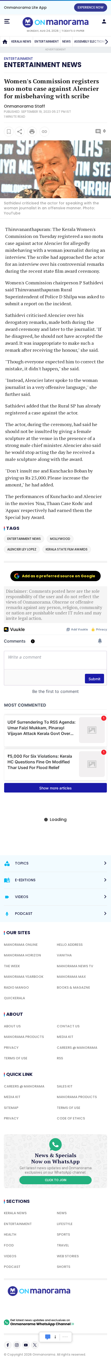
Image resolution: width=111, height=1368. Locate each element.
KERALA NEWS (21, 41)
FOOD (9, 1245)
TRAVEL (63, 1245)
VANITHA (64, 955)
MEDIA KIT (65, 1036)
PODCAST (12, 1266)
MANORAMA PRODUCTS (24, 1036)
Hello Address (70, 944)
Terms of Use (15, 1058)
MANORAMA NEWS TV (75, 966)
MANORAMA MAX (71, 976)
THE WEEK (12, 966)
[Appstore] (57, 1307)
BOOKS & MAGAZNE (73, 987)
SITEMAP (11, 1107)
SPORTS (63, 1234)
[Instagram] (17, 1345)
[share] (20, 132)
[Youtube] (26, 1345)
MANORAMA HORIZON (22, 955)
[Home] (5, 41)
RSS (60, 1058)
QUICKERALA (14, 998)
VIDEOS (10, 1256)
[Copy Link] (44, 132)
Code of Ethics (71, 1118)
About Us (12, 1026)
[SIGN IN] (104, 21)
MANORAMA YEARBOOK (23, 976)
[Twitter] (35, 1345)
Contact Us (68, 1026)
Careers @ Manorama (77, 1047)
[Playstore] (20, 1307)
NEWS (66, 41)
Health (10, 1234)
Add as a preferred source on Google (58, 576)
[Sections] (7, 21)
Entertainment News (43, 64)
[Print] (32, 132)
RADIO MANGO (16, 987)
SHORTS (63, 1266)
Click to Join (55, 1180)
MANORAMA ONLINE (21, 944)
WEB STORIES (68, 1256)
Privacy (11, 1047)
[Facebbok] (8, 1345)
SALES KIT (65, 1086)
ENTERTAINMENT (47, 41)
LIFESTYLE (65, 1223)
